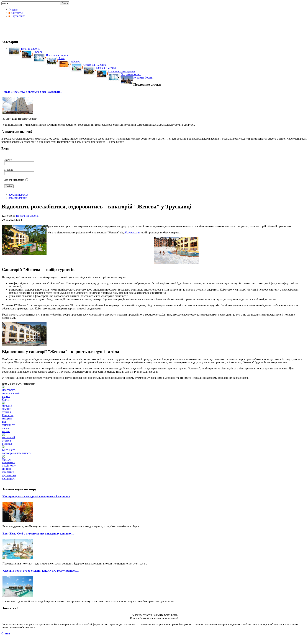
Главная (13, 9)
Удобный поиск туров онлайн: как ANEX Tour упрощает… (40, 570)
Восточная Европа (27, 215)
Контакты (17, 12)
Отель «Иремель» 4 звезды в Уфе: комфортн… (32, 91)
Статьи (5, 633)
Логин (8, 159)
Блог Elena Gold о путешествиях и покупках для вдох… (38, 533)
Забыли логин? (18, 197)
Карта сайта (18, 15)
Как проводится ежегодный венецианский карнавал (36, 496)
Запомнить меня (14, 179)
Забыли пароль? (18, 194)
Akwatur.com (132, 232)
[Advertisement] (66, 29)
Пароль (8, 169)
